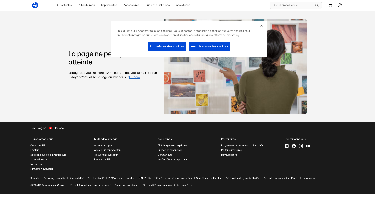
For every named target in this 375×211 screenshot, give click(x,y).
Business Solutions (158, 5)
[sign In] (340, 5)
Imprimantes (109, 5)
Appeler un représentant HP (109, 150)
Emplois (34, 150)
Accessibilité (76, 178)
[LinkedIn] (287, 146)
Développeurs (229, 154)
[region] (189, 39)
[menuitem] (63, 5)
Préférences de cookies (121, 178)
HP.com (134, 77)
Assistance (183, 5)
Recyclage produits (54, 178)
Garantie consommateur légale (281, 178)
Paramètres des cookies (167, 46)
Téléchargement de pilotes (172, 145)
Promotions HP (102, 159)
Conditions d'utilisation (208, 178)
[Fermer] (261, 25)
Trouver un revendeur (106, 154)
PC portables (64, 5)
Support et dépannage (170, 150)
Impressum (308, 178)
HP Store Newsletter (41, 168)
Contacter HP (37, 145)
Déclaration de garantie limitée (243, 178)
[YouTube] (308, 146)
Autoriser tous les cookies (209, 46)
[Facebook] (294, 146)
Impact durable (38, 159)
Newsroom (36, 164)
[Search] (317, 5)
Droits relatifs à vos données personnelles (168, 178)
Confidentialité (96, 178)
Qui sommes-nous (41, 139)
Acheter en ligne (103, 145)
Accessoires (131, 5)
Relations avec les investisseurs (48, 154)
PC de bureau (86, 5)
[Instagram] (301, 146)
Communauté (165, 154)
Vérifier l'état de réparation (173, 159)
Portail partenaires (231, 150)
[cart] (330, 5)
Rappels (35, 178)
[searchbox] (292, 5)
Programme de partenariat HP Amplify (242, 145)
